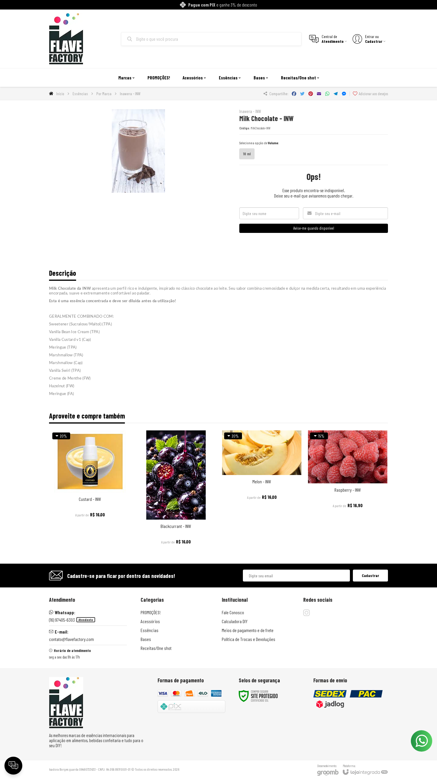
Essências (80, 93)
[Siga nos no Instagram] (306, 612)
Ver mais (90, 514)
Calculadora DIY (235, 621)
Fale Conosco (233, 612)
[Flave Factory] (66, 39)
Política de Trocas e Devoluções (248, 639)
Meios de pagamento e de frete (247, 630)
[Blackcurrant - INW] (175, 489)
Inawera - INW (130, 93)
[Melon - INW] (261, 489)
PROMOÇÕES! (151, 612)
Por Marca (103, 93)
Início (60, 93)
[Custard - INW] (90, 489)
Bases (146, 639)
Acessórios (150, 621)
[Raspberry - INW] (347, 489)
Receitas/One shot (156, 648)
